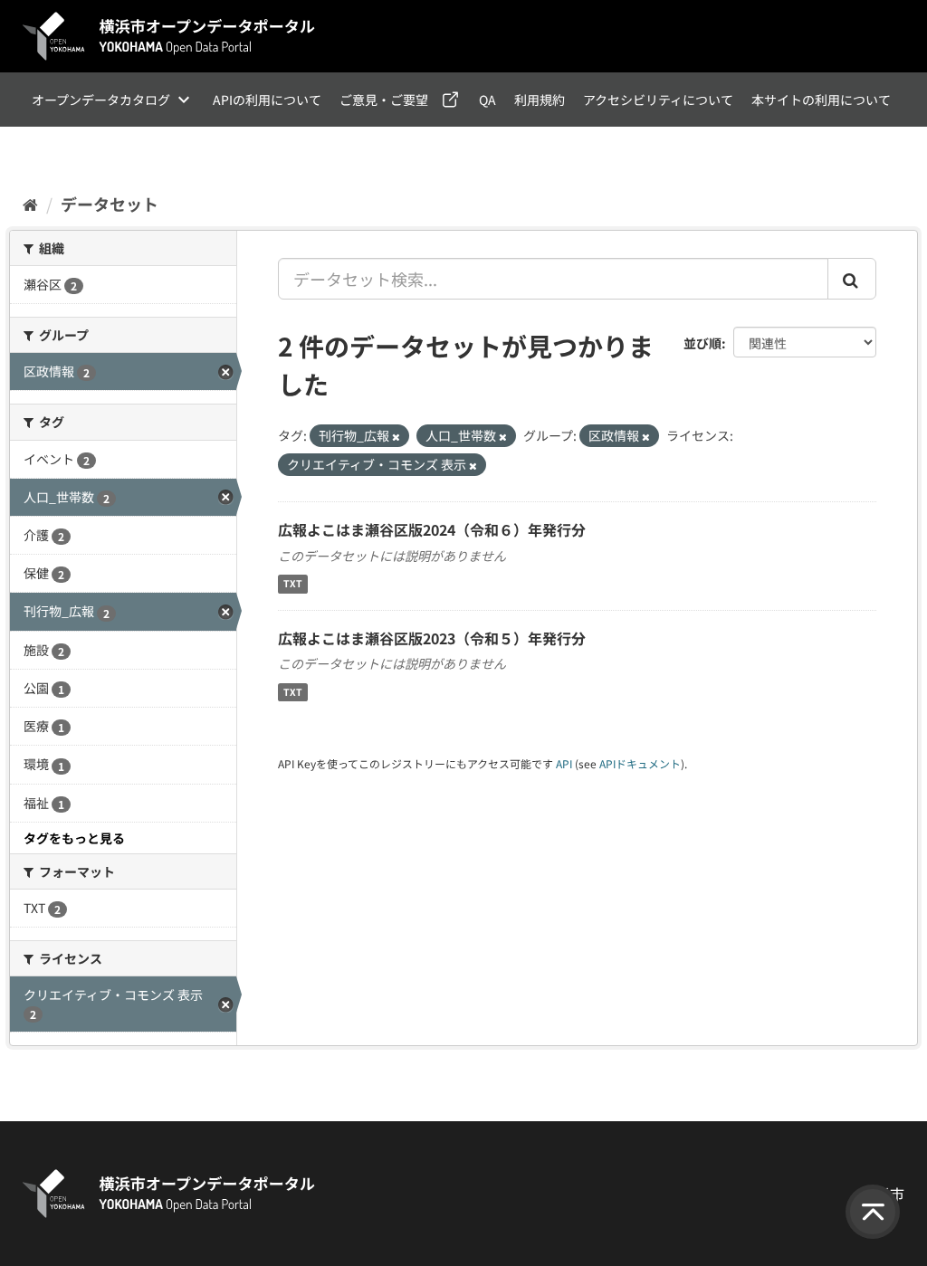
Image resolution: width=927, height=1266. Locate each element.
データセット (109, 203)
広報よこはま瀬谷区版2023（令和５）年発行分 (432, 638)
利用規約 (539, 99)
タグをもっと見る (74, 838)
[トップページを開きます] (169, 36)
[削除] (396, 436)
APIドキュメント (640, 763)
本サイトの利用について (821, 99)
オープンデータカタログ (101, 99)
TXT (292, 584)
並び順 (702, 343)
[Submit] (851, 279)
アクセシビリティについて (658, 99)
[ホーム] (30, 203)
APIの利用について (267, 99)
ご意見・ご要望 (383, 99)
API (564, 763)
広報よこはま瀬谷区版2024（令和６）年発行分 (432, 529)
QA (487, 99)
